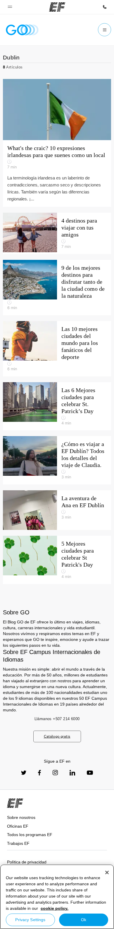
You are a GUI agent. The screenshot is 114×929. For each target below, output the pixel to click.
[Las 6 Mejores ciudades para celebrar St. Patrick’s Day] (57, 406)
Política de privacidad (26, 862)
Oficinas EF (17, 826)
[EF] (57, 7)
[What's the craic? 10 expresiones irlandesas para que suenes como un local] (57, 143)
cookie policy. (54, 908)
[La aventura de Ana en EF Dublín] (57, 510)
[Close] (107, 872)
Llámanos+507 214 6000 (57, 719)
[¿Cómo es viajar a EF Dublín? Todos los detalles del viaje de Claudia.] (57, 460)
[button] (10, 7)
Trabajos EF (18, 843)
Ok (83, 919)
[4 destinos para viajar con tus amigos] (57, 233)
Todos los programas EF (29, 834)
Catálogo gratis (57, 736)
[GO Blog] (22, 29)
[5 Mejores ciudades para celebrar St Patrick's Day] (57, 560)
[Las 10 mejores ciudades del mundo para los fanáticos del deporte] (57, 348)
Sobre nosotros (21, 817)
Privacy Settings (30, 919)
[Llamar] (104, 7)
